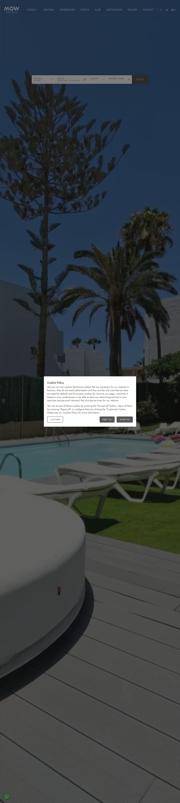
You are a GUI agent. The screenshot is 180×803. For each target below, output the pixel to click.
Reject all (107, 419)
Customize (55, 419)
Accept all (125, 419)
